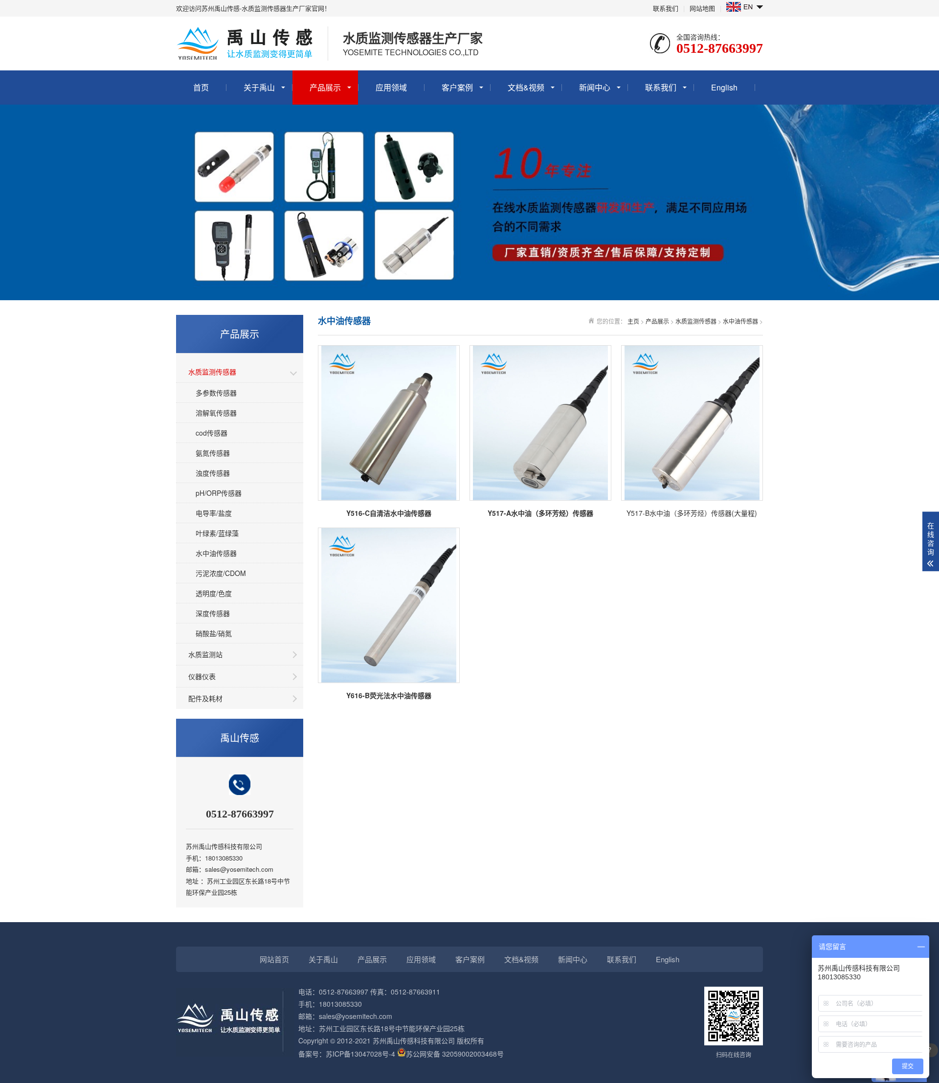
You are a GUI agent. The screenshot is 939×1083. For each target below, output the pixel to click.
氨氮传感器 (213, 453)
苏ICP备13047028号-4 (360, 1054)
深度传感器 (213, 613)
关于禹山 (259, 87)
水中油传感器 (216, 553)
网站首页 (274, 959)
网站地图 (702, 8)
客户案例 (457, 87)
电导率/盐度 (214, 513)
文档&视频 (526, 87)
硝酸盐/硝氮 (214, 633)
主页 (633, 321)
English (724, 87)
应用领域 (391, 87)
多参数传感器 (216, 393)
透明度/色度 (214, 593)
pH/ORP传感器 (219, 493)
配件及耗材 (205, 698)
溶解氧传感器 (216, 413)
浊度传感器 (213, 473)
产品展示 (325, 87)
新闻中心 (594, 87)
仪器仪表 (202, 676)
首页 (201, 87)
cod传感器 (211, 433)
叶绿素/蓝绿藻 (217, 533)
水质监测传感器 (212, 371)
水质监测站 (205, 654)
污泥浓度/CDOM (221, 573)
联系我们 (665, 8)
